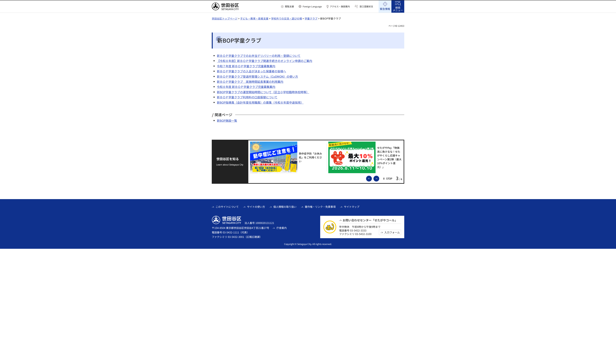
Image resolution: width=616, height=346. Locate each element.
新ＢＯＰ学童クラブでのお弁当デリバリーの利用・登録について (258, 56)
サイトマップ (351, 206)
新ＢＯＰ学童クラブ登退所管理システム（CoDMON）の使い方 (257, 76)
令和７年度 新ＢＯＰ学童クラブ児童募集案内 (246, 66)
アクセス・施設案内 (340, 6)
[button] (287, 6)
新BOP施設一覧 (227, 120)
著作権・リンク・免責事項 (320, 206)
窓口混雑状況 (366, 6)
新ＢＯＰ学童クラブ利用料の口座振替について (247, 97)
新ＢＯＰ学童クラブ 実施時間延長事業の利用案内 (250, 81)
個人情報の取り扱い (284, 206)
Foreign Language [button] (312, 6)
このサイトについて (227, 206)
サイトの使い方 (256, 206)
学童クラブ (311, 18)
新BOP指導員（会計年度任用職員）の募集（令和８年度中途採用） (260, 102)
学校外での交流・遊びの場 (286, 18)
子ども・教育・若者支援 (254, 18)
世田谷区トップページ (224, 18)
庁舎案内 (281, 228)
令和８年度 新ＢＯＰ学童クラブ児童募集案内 (246, 87)
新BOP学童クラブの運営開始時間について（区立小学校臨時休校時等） (263, 92)
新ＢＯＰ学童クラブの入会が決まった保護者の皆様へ (251, 71)
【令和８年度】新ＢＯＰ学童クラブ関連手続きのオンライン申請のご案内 (264, 61)
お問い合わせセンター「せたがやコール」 (370, 220)
